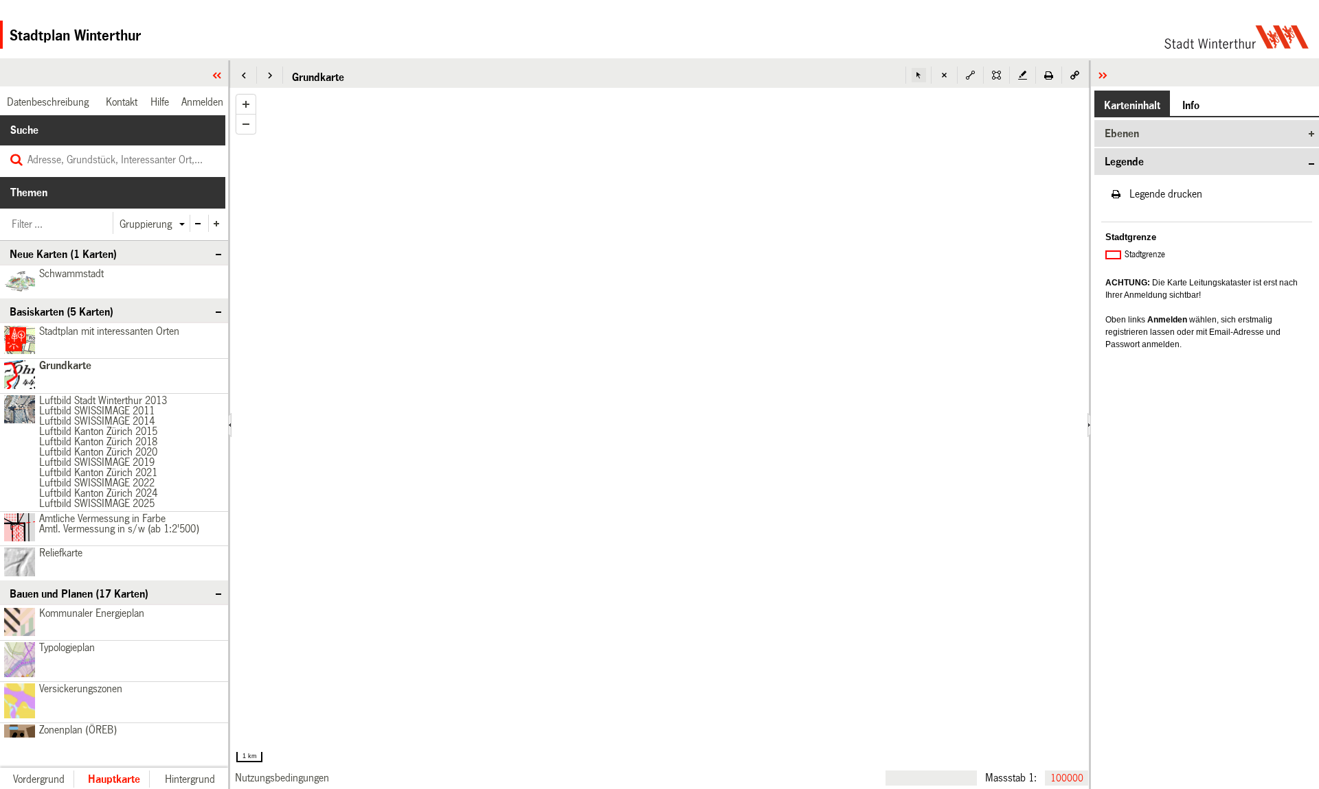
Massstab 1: (1011, 777)
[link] (282, 777)
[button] (244, 75)
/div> (17, 410)
